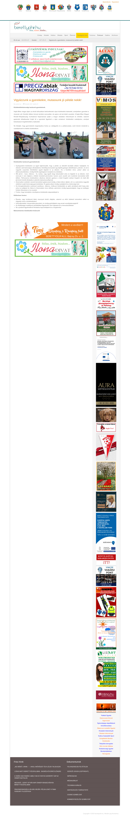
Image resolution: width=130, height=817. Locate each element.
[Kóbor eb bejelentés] (106, 415)
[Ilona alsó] (51, 248)
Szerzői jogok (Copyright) (78, 771)
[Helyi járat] (106, 284)
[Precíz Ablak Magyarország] (51, 88)
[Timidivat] (51, 230)
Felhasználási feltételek (77, 766)
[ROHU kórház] (106, 247)
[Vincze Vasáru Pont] (106, 576)
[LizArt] (106, 668)
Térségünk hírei (82, 35)
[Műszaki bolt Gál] (106, 158)
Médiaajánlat (72, 780)
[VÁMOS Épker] (106, 121)
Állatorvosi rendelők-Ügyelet (106, 728)
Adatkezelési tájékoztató (77, 790)
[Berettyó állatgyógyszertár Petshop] (106, 304)
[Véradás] (106, 427)
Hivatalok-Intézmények (106, 731)
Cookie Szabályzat (74, 794)
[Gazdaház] (106, 476)
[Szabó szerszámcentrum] (106, 323)
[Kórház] (106, 349)
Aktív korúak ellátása (106, 746)
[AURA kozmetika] (106, 385)
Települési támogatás (106, 743)
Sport (66, 35)
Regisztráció (115, 2)
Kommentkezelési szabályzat (78, 799)
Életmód (72, 35)
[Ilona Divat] (51, 73)
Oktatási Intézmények (106, 733)
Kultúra (53, 35)
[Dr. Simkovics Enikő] (106, 501)
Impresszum (72, 776)
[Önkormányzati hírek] (106, 212)
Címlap (39, 35)
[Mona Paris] (106, 186)
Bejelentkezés (107, 2)
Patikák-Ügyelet (106, 715)
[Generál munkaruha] (106, 602)
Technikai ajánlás (74, 785)
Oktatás (59, 35)
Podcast (100, 35)
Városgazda (106, 754)
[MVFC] (106, 446)
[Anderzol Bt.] (51, 54)
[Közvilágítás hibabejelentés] (106, 559)
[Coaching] (106, 634)
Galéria (107, 35)
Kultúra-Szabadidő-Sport (106, 736)
